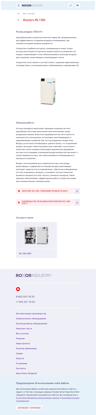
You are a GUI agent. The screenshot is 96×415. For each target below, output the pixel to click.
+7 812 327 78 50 (25, 302)
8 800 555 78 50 (25, 297)
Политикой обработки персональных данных (37, 398)
